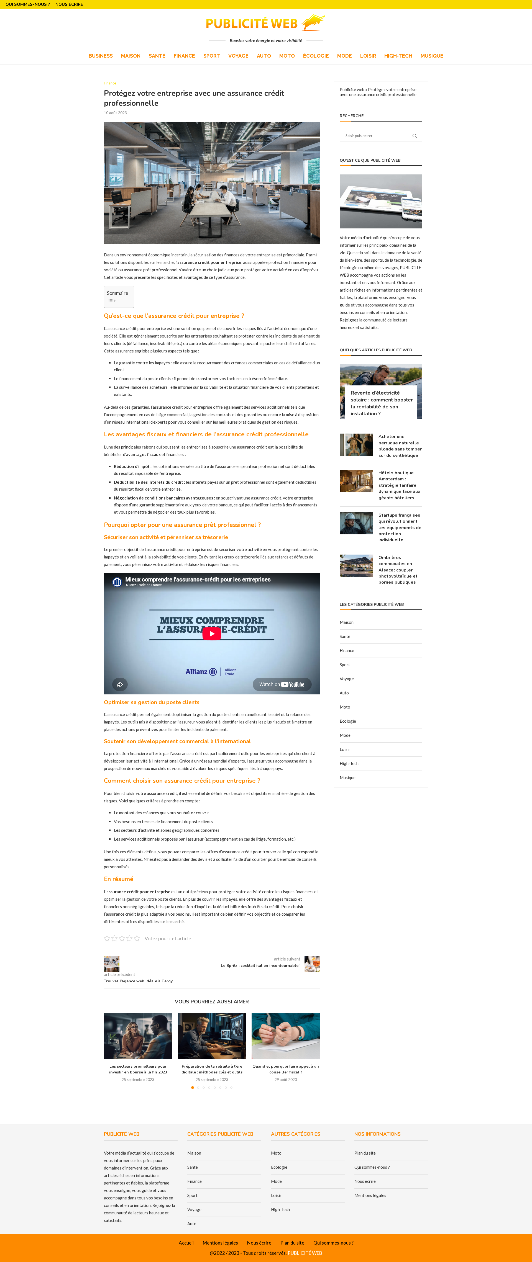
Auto (264, 56)
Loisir (368, 56)
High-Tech (398, 56)
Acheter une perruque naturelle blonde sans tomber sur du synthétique (400, 446)
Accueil (186, 1243)
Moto (287, 56)
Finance (184, 56)
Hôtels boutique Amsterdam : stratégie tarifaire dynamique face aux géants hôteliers (399, 485)
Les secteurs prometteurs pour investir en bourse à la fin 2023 (138, 1069)
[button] (111, 1051)
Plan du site (365, 1152)
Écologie (316, 56)
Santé (157, 56)
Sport (211, 56)
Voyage (238, 56)
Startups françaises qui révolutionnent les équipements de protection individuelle (399, 527)
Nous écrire (69, 4)
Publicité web (352, 89)
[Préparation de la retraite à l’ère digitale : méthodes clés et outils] (212, 1036)
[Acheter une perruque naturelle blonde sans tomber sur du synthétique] (356, 445)
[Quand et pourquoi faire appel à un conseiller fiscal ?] (286, 1036)
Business (101, 56)
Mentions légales (370, 1195)
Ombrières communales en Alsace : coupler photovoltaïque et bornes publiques (398, 570)
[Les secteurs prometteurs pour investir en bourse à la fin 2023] (138, 1036)
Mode (344, 56)
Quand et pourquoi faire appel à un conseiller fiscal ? (286, 1069)
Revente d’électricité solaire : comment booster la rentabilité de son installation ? (382, 403)
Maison (130, 56)
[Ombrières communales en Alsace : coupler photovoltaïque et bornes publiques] (356, 566)
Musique (432, 56)
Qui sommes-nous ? (28, 4)
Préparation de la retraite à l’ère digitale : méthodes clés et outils (211, 1069)
